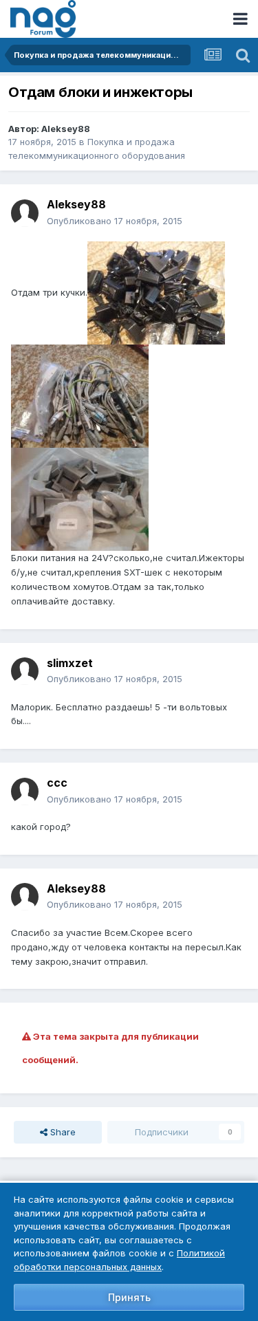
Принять (129, 1297)
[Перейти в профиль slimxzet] (25, 671)
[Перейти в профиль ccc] (25, 791)
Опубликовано (114, 220)
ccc (57, 782)
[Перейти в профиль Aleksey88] (25, 213)
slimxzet (70, 663)
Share (61, 1131)
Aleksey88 (65, 128)
